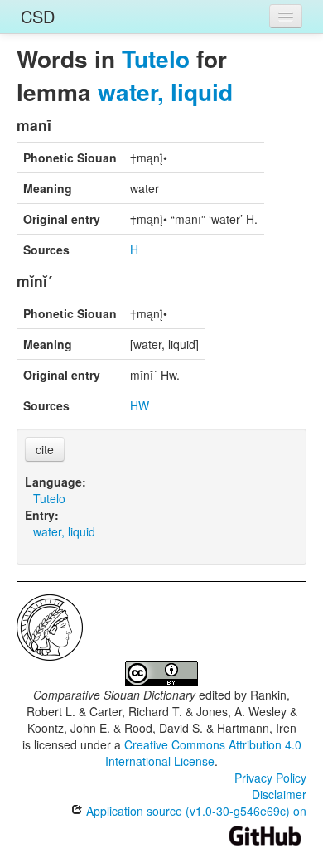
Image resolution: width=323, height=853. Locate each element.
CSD (38, 16)
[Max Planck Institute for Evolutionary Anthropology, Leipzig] (50, 626)
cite (45, 449)
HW (139, 405)
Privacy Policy (270, 777)
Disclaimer (279, 794)
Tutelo (156, 58)
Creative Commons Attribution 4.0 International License (203, 752)
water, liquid (165, 92)
